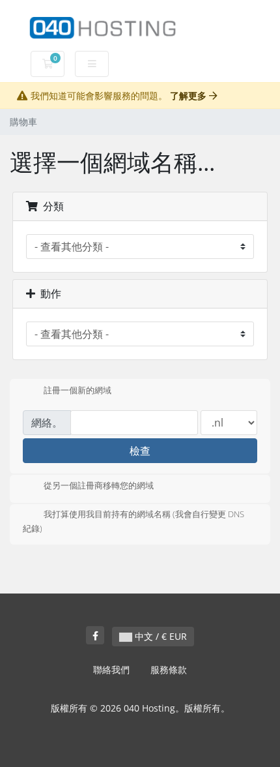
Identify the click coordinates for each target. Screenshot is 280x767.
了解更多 (189, 95)
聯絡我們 (111, 669)
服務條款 (168, 669)
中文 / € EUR (159, 636)
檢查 (140, 451)
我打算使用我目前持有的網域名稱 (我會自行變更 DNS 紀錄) (133, 522)
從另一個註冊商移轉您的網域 (99, 486)
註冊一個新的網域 (77, 390)
